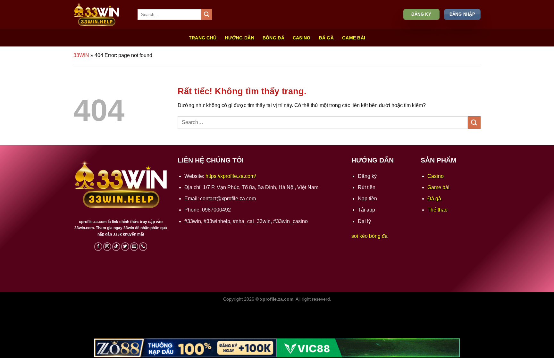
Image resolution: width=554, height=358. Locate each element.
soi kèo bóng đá (369, 236)
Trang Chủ (203, 37)
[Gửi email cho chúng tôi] (134, 246)
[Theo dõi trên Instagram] (107, 246)
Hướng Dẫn (239, 37)
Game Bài (353, 37)
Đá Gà (326, 37)
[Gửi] (206, 14)
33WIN (81, 55)
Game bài (438, 187)
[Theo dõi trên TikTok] (116, 246)
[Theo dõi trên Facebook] (98, 246)
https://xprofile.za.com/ (231, 176)
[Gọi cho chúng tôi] (143, 246)
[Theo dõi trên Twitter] (125, 246)
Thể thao (437, 209)
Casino (302, 37)
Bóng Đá (273, 37)
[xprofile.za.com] (100, 14)
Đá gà (434, 198)
